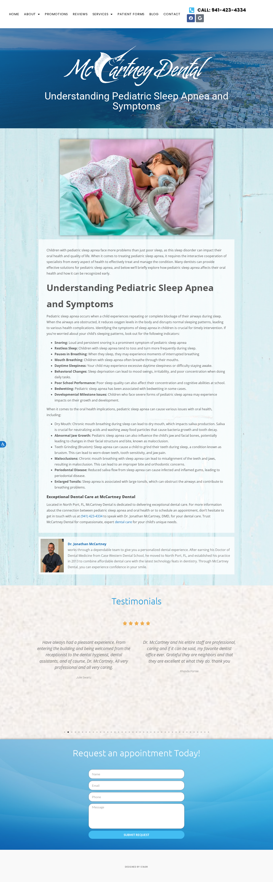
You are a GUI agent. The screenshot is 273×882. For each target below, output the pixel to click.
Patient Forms (131, 14)
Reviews (80, 14)
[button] (31, 681)
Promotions (56, 14)
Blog (154, 14)
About (30, 14)
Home (14, 14)
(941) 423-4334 (92, 516)
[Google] (200, 18)
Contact (171, 14)
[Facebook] (191, 18)
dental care (123, 522)
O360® (144, 867)
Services (101, 14)
